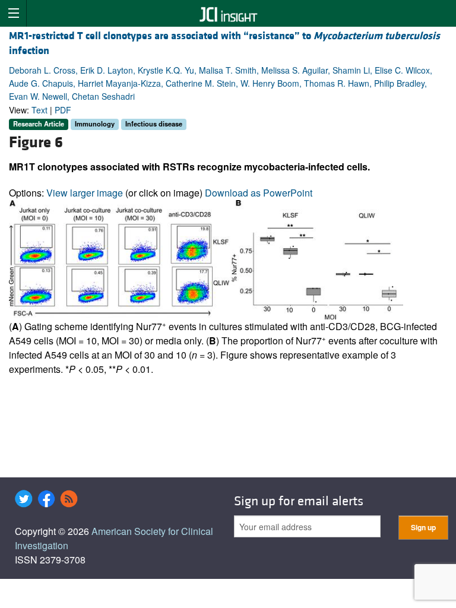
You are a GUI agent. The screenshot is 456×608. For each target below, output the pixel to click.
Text (39, 110)
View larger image (84, 193)
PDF (63, 110)
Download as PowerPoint (258, 193)
